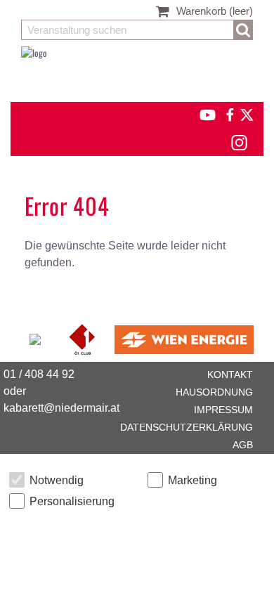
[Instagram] (238, 140)
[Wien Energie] (184, 338)
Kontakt (230, 374)
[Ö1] (83, 338)
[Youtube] (201, 113)
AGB (243, 444)
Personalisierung (72, 501)
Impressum (223, 409)
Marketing (192, 480)
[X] (244, 113)
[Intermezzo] (36, 338)
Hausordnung (214, 392)
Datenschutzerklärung (186, 427)
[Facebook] (229, 113)
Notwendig (57, 480)
